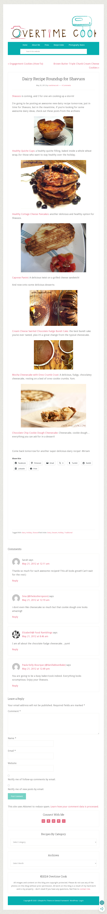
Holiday (61, 533)
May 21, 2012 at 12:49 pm (36, 668)
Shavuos (16, 96)
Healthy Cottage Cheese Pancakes (30, 214)
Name (12, 738)
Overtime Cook (53, 27)
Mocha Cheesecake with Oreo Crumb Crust (35, 374)
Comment (14, 711)
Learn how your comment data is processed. (74, 806)
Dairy (49, 533)
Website (12, 763)
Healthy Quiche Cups (23, 150)
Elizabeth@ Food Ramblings (37, 632)
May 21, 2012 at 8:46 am (35, 636)
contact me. (85, 889)
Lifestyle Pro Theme (45, 901)
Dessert (54, 533)
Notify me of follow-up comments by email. (31, 779)
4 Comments (66, 85)
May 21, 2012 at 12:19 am (35, 600)
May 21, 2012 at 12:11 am (35, 563)
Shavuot (36, 533)
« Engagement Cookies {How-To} (25, 63)
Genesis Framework (62, 901)
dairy (24, 533)
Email (12, 750)
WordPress (74, 901)
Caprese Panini (20, 277)
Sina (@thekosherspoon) (35, 596)
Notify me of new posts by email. (26, 789)
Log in (81, 901)
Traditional (68, 533)
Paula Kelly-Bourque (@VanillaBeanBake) (44, 665)
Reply (15, 580)
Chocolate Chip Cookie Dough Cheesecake (35, 432)
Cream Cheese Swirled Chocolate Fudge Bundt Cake (40, 331)
